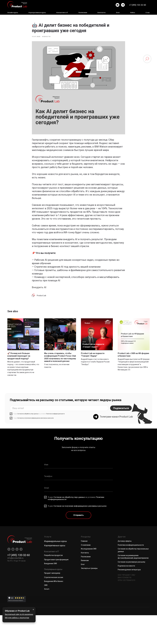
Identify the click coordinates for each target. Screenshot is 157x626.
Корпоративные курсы (54, 545)
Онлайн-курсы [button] (12, 12)
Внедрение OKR (50, 563)
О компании (86, 545)
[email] (117, 5)
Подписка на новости (126, 566)
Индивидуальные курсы (55, 541)
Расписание (82, 12)
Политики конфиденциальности (55, 413)
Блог (118, 12)
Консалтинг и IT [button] (62, 12)
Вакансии (85, 560)
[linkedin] (17, 549)
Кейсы (132, 12)
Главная (84, 541)
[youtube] (12, 549)
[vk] (8, 549)
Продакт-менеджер (52, 573)
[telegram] (123, 5)
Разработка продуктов (53, 555)
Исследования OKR (88, 549)
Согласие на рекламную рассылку (131, 562)
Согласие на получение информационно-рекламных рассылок (35, 418)
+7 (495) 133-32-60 (137, 5)
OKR (45, 585)
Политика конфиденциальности (131, 545)
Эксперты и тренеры (89, 568)
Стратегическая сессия (53, 577)
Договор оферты (124, 541)
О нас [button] (148, 12)
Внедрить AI (39, 287)
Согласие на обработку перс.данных (28, 413)
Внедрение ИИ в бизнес (53, 581)
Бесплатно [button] (102, 12)
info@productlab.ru (15, 558)
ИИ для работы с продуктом (17, 618)
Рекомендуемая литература (129, 570)
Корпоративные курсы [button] (37, 12)
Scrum (46, 589)
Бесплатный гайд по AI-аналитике (19, 614)
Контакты (85, 553)
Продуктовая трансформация (56, 560)
